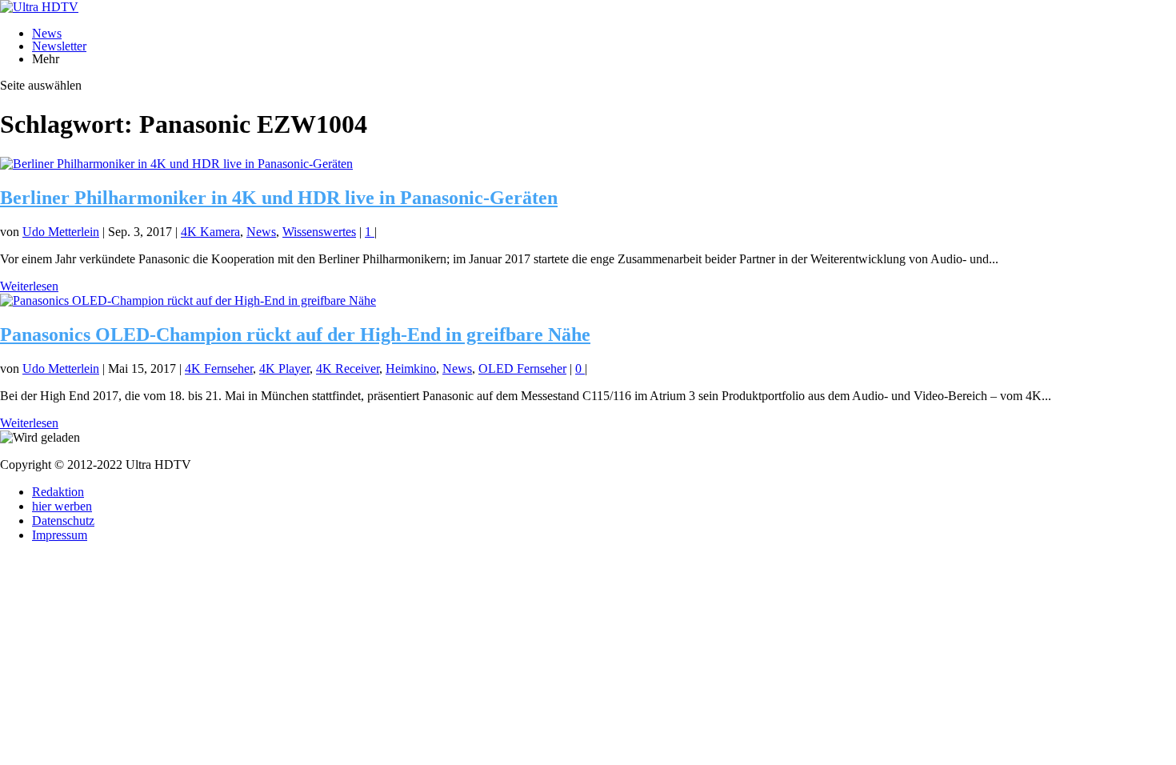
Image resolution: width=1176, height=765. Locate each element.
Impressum (59, 535)
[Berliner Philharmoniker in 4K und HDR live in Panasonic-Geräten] (176, 163)
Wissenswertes (319, 231)
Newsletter (59, 46)
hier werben (62, 506)
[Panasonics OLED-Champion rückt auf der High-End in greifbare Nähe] (188, 300)
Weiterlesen (29, 286)
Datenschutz (63, 520)
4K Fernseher (219, 368)
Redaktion (58, 492)
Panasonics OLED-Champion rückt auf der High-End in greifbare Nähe (295, 334)
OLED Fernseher (522, 368)
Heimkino (411, 368)
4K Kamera (210, 231)
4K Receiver (347, 368)
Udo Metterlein (60, 231)
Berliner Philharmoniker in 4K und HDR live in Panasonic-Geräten (279, 197)
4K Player (284, 368)
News (47, 33)
